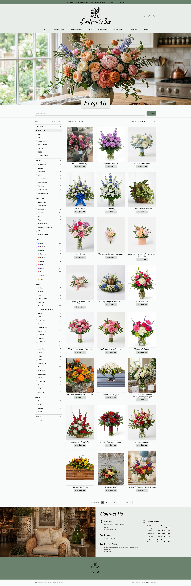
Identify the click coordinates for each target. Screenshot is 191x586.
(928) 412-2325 (73, 2)
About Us (112, 2)
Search (152, 113)
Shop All (44, 30)
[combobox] (146, 121)
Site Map (153, 583)
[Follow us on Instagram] (93, 572)
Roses (90, 30)
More (146, 30)
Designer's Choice (59, 30)
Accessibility (145, 583)
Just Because (102, 30)
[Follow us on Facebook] (98, 572)
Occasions (133, 30)
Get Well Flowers (118, 30)
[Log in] (149, 16)
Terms (132, 583)
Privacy (138, 583)
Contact (121, 2)
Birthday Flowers (76, 30)
